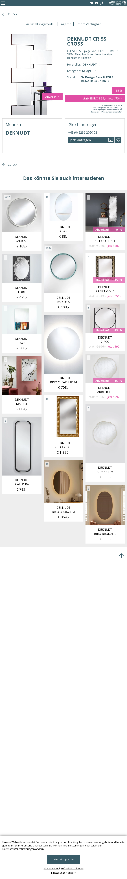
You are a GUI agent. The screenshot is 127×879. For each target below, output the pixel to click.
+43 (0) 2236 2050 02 (82, 132)
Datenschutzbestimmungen (18, 849)
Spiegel (87, 71)
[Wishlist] (92, 3)
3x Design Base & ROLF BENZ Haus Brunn (97, 79)
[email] (97, 3)
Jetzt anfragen (80, 140)
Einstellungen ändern (63, 872)
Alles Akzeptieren (63, 859)
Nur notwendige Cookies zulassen (63, 868)
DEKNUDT (90, 64)
